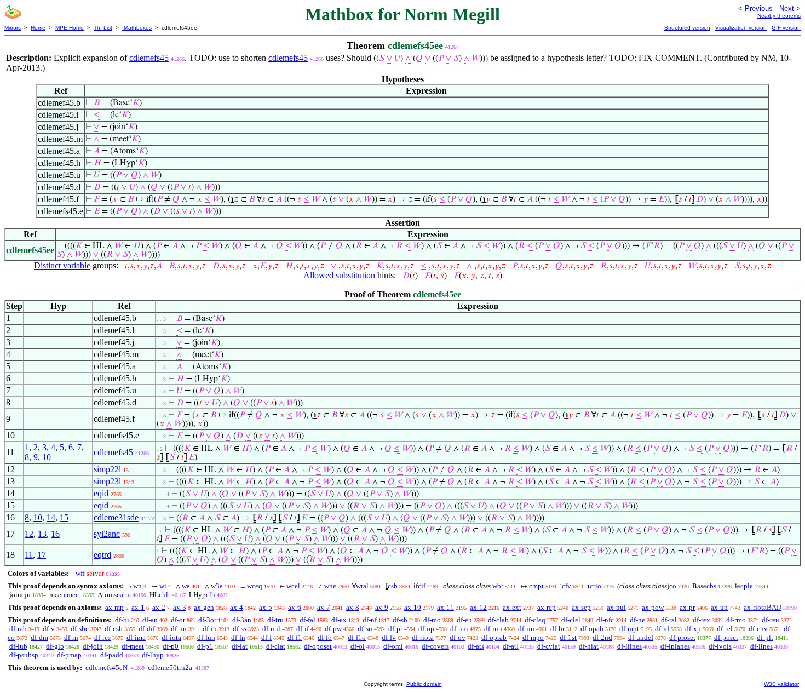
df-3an (241, 620)
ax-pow (653, 607)
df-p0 (171, 646)
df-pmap (69, 655)
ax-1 (138, 607)
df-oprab (494, 637)
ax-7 (323, 607)
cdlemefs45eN (106, 667)
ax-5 (265, 607)
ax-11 (445, 607)
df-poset (726, 637)
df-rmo (736, 620)
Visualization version (741, 28)
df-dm (39, 637)
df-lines (761, 646)
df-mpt (629, 629)
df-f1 (295, 637)
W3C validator (781, 684)
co (672, 586)
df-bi (122, 620)
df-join (93, 646)
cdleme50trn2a (170, 667)
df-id (662, 629)
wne (330, 586)
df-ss (239, 629)
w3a (217, 586)
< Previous (755, 8)
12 (29, 534)
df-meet (133, 646)
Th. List (103, 28)
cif (422, 586)
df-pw (333, 629)
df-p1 (205, 646)
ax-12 (478, 607)
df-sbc (80, 629)
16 (55, 534)
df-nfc (605, 620)
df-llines (629, 646)
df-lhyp (153, 655)
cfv (566, 586)
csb (393, 586)
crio (595, 586)
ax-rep (546, 607)
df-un (179, 629)
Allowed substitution (339, 275)
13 (42, 534)
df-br (557, 629)
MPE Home (69, 28)
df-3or (207, 620)
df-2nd (602, 637)
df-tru (275, 620)
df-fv (389, 637)
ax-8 (352, 607)
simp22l (107, 469)
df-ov (457, 637)
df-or (178, 620)
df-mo (432, 620)
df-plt (765, 637)
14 (51, 517)
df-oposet (318, 646)
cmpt (536, 586)
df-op (426, 629)
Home (38, 28)
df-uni (459, 629)
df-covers (435, 646)
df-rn (71, 637)
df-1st (568, 637)
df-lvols (720, 646)
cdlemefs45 (149, 57)
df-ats (476, 646)
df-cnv (758, 629)
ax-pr (687, 607)
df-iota (171, 637)
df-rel (725, 629)
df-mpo (533, 637)
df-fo (325, 637)
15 (64, 517)
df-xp (693, 629)
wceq (254, 586)
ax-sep (581, 607)
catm (124, 595)
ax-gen (204, 607)
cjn (26, 595)
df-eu (464, 620)
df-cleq (535, 620)
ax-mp (114, 607)
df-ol (357, 646)
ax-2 (158, 607)
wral (362, 586)
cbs (711, 586)
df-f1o (357, 637)
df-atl (511, 646)
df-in (210, 629)
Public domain (424, 684)
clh (210, 595)
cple (746, 586)
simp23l (107, 481)
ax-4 (236, 607)
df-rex (701, 620)
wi (162, 586)
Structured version (687, 28)
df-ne (637, 620)
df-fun (206, 637)
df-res (102, 637)
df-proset (682, 637)
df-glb (55, 646)
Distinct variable (62, 265)
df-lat (240, 646)
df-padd (111, 655)
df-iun (493, 629)
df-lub (18, 646)
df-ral (669, 620)
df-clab (498, 620)
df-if (302, 629)
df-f (266, 637)
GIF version (786, 28)
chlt (164, 595)
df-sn (365, 629)
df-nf (370, 620)
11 (29, 554)
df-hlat (589, 646)
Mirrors (12, 28)
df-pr (395, 629)
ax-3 (179, 607)
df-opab (591, 629)
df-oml (393, 646)
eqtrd (102, 554)
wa (186, 586)
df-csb (114, 629)
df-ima (136, 637)
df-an (150, 620)
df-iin (526, 629)
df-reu (770, 620)
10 (46, 457)
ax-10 (412, 607)
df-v (49, 629)
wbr (497, 586)
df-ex (339, 620)
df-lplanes (675, 646)
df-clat (275, 646)
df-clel (570, 620)
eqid (101, 493)
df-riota (423, 637)
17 (41, 554)
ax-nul (616, 607)
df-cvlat (548, 646)
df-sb (400, 620)
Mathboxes (137, 28)
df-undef (640, 637)
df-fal (307, 620)
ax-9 (381, 607)
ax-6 (294, 607)
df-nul (271, 629)
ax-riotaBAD (762, 607)
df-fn (238, 637)
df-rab (18, 629)
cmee (71, 595)
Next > (790, 8)
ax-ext (512, 607)
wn (137, 586)
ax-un (719, 607)
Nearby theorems (779, 16)
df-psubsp (23, 655)
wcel (293, 586)
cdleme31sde (116, 517)
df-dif (147, 629)
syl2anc (107, 534)
